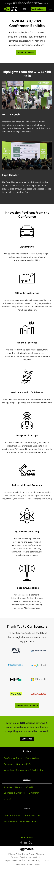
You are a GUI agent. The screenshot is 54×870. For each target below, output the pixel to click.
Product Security (32, 860)
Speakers (8, 764)
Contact (46, 860)
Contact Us (29, 815)
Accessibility (35, 857)
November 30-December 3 (19, 4)
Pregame (13, 787)
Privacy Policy (10, 821)
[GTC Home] (10, 9)
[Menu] (50, 9)
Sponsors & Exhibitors (14, 792)
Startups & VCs (23, 764)
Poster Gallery (32, 758)
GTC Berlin (34, 792)
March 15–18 (42, 4)
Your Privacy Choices (34, 854)
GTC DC (8, 798)
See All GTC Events (29, 821)
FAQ (40, 815)
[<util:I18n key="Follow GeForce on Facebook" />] (21, 842)
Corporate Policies (12, 860)
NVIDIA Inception (21, 442)
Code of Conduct (12, 815)
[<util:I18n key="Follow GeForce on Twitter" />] (30, 842)
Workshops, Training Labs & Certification (24, 770)
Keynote (29, 787)
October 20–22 (32, 2)
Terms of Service (19, 857)
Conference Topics (13, 758)
